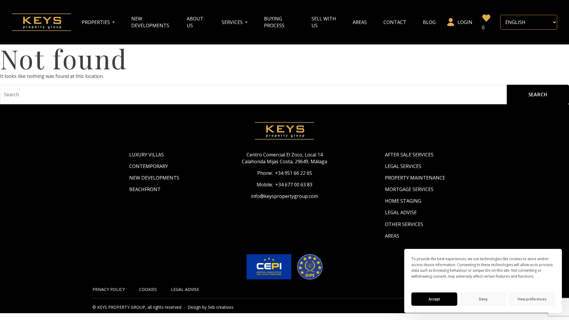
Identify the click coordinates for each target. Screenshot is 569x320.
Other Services (404, 224)
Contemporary (148, 166)
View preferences (531, 299)
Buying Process (274, 22)
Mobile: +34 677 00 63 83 (284, 184)
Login (465, 22)
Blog (429, 22)
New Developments (150, 22)
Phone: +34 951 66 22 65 (284, 173)
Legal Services (403, 166)
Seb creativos (221, 307)
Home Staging (403, 201)
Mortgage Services (409, 189)
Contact (394, 22)
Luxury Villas (146, 154)
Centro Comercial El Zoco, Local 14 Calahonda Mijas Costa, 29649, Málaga (284, 158)
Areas (360, 22)
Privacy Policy (108, 289)
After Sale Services (409, 154)
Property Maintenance (415, 178)
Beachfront (145, 189)
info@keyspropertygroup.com (284, 196)
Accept (434, 299)
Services (233, 22)
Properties (96, 22)
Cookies (148, 289)
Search (538, 94)
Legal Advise (401, 212)
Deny (483, 299)
